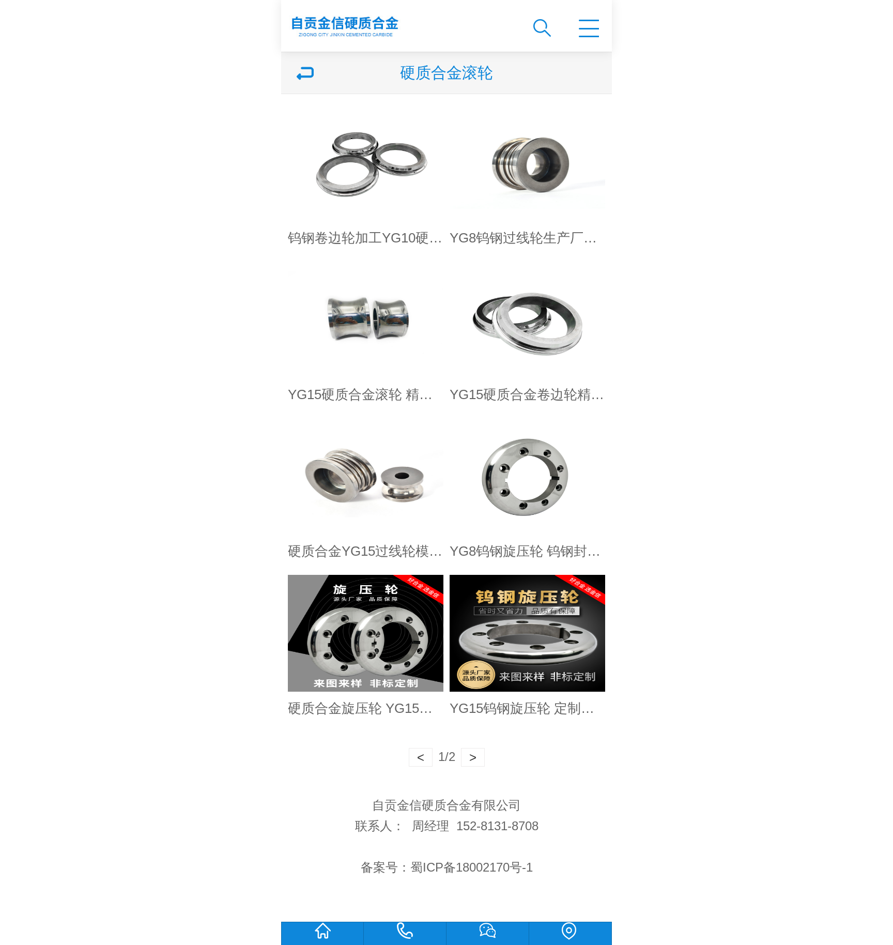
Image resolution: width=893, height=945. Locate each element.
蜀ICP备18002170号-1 (471, 867)
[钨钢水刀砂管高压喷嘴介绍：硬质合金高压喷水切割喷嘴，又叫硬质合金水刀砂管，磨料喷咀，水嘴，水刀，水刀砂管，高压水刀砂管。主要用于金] (398, 22)
